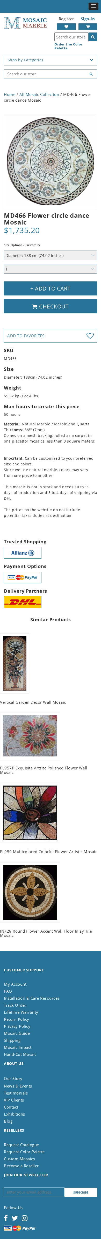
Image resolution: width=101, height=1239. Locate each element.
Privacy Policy (17, 1026)
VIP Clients (14, 1100)
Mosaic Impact (18, 1047)
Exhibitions (14, 1114)
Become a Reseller (21, 1165)
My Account (15, 984)
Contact (11, 1107)
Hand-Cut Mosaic (20, 1054)
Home (9, 94)
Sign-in (88, 18)
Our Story (13, 1078)
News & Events (18, 1086)
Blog (8, 1121)
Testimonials (16, 1093)
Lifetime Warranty (21, 1012)
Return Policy (16, 1019)
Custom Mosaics (19, 1158)
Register (66, 18)
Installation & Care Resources (32, 998)
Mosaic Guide (17, 1033)
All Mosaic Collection (39, 94)
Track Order (15, 1005)
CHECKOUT (53, 306)
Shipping (12, 1040)
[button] (93, 6)
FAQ (8, 991)
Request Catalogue (21, 1144)
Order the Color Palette (68, 46)
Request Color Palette (24, 1151)
